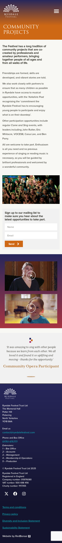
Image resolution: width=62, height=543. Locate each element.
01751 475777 (9, 441)
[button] (56, 11)
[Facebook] (15, 494)
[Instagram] (24, 494)
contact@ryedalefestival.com (18, 432)
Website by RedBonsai (14, 536)
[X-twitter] (6, 494)
